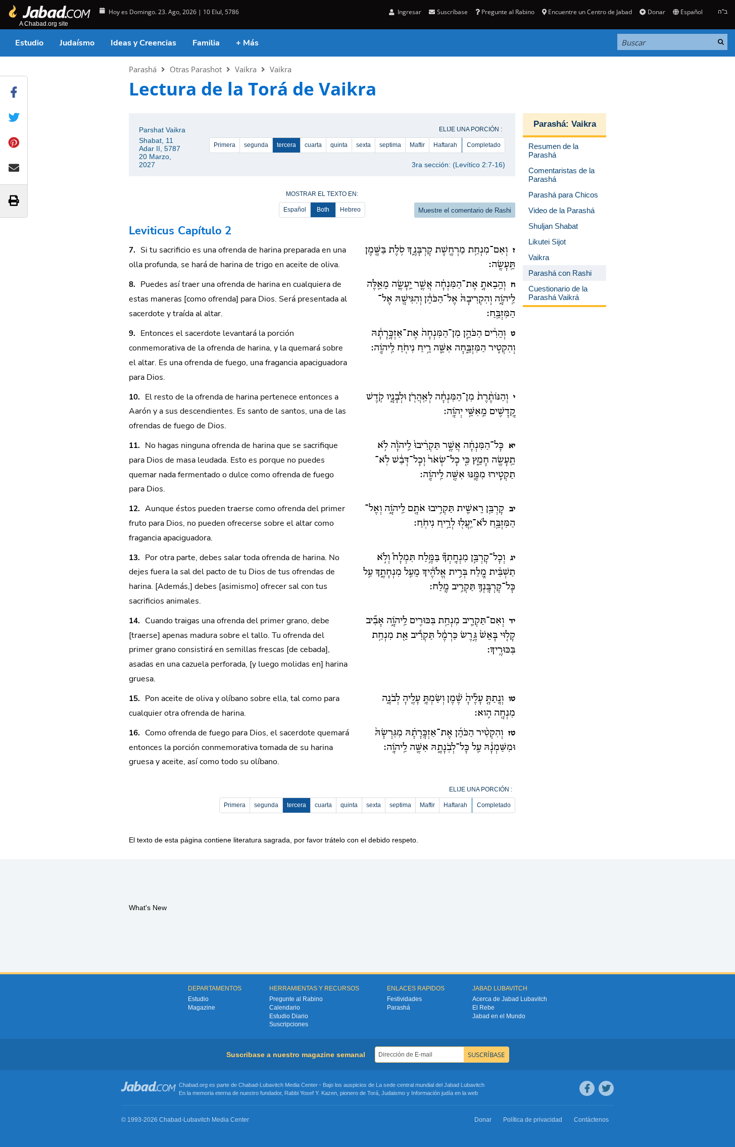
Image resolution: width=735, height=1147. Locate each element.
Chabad (248, 1085)
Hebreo (350, 209)
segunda (256, 144)
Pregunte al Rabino (507, 12)
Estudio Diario (288, 1016)
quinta (339, 144)
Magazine (201, 1007)
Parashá (143, 69)
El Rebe (483, 1007)
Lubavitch (271, 1085)
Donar (656, 12)
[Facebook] (587, 1088)
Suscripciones (288, 1024)
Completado (484, 144)
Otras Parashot (196, 69)
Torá (372, 1093)
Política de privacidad (532, 1119)
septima (390, 144)
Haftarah (445, 144)
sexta (363, 144)
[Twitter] (606, 1088)
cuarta (313, 144)
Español (294, 209)
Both (323, 209)
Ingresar (408, 12)
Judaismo (393, 1093)
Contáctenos (591, 1119)
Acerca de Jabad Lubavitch (509, 999)
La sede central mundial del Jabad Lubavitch (430, 1085)
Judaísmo (77, 42)
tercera (286, 144)
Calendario (284, 1007)
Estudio (29, 42)
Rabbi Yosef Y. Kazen (310, 1093)
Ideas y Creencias (143, 42)
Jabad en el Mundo (498, 1016)
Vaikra (246, 69)
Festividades (404, 999)
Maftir (417, 144)
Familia (206, 42)
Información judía (433, 1093)
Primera (224, 144)
